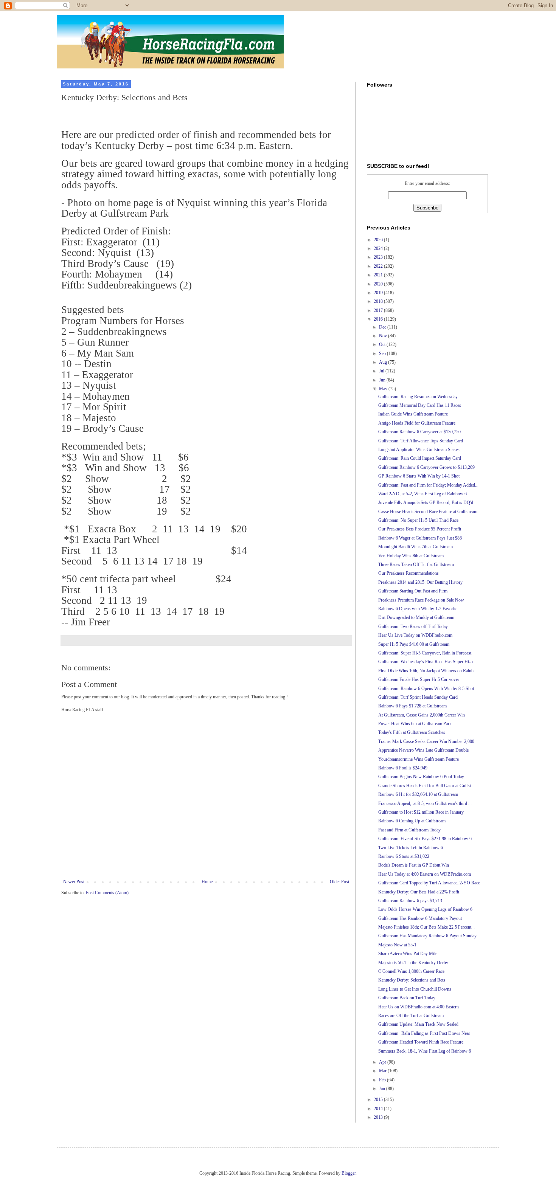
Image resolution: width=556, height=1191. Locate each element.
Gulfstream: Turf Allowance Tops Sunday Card (420, 441)
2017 (379, 310)
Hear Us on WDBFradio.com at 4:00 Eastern (418, 1007)
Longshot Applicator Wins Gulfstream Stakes (419, 449)
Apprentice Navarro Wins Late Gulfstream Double (423, 750)
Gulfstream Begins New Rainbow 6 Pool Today (421, 776)
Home (207, 881)
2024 (379, 248)
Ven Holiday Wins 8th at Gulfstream (411, 555)
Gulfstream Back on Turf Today (406, 997)
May (383, 388)
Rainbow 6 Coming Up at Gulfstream (412, 820)
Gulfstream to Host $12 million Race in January (421, 812)
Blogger (349, 1173)
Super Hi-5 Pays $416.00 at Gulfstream (413, 644)
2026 (379, 239)
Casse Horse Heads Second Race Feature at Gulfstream (427, 511)
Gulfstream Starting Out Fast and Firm (412, 591)
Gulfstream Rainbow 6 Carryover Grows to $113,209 (426, 467)
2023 (379, 257)
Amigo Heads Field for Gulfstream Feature (416, 423)
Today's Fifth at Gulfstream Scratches (411, 732)
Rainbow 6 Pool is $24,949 (402, 768)
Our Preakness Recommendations (408, 573)
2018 (379, 301)
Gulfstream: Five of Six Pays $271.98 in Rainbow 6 (425, 838)
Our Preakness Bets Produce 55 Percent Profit (419, 529)
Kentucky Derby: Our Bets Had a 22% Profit (418, 892)
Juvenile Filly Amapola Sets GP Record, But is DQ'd (425, 502)
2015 (379, 1099)
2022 (379, 266)
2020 (379, 284)
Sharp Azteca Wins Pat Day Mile (407, 953)
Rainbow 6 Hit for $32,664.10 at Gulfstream (418, 794)
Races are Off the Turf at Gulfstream (411, 1015)
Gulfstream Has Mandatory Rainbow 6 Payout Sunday (427, 935)
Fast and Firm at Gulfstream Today (409, 830)
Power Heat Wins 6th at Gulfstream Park (415, 723)
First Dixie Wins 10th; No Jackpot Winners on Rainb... (427, 670)
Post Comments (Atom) (107, 892)
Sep (383, 353)
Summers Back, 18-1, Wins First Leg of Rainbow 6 (424, 1051)
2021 (379, 275)
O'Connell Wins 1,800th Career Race (411, 971)
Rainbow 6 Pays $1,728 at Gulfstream (412, 706)
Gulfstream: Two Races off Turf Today (413, 626)
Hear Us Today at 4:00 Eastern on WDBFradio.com (424, 874)
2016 (379, 319)
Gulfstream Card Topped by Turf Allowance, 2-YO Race (429, 882)
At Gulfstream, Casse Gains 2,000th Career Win (421, 715)
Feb (383, 1079)
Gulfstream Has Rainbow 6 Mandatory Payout (420, 918)
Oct (383, 344)
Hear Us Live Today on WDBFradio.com (415, 635)
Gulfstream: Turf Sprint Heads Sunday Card (418, 697)
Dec (383, 327)
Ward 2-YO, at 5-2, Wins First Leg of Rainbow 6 (422, 493)
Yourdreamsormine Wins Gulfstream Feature (418, 759)
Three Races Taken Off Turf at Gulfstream (416, 564)
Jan (382, 1088)
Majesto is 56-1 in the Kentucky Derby (413, 962)
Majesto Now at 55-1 (397, 945)
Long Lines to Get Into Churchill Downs (414, 989)
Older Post (339, 881)
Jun (383, 380)
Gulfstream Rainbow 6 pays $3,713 (410, 900)
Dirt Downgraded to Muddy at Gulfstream (416, 617)
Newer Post (73, 881)
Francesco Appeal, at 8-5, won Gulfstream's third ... (425, 803)
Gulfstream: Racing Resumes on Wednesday (418, 396)
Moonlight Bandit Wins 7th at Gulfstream (415, 546)
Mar (383, 1070)
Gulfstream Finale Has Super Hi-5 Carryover (418, 679)
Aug (383, 362)
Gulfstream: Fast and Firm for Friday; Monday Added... (428, 485)
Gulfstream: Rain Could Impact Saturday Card (419, 458)
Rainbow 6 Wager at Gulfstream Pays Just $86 (420, 538)
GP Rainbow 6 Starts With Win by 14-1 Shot (419, 476)
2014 (379, 1108)
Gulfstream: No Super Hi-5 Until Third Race (418, 520)
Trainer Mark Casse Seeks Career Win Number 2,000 (426, 741)
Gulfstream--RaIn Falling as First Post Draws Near (424, 1033)
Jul (382, 371)
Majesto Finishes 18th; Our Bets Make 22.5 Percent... (426, 927)
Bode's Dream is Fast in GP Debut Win (413, 865)
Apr (383, 1062)
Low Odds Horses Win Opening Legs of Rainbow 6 (425, 909)
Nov (383, 335)
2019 (379, 292)
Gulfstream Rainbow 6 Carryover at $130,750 (419, 431)
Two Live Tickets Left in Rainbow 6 (410, 847)
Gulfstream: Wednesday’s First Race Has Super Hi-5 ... (427, 661)
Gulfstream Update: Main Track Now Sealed (418, 1024)
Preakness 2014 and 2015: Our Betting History (420, 582)
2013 (379, 1117)
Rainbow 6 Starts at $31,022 (403, 856)
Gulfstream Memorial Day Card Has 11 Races (419, 405)
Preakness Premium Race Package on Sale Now (421, 600)
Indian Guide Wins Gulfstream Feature (413, 414)
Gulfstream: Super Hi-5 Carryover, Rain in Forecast (424, 653)
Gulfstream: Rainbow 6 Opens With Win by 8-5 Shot (426, 688)
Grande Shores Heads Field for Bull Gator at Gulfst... (426, 785)
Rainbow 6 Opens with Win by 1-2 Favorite (417, 608)
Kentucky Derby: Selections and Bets (411, 980)
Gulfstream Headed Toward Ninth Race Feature (420, 1042)
